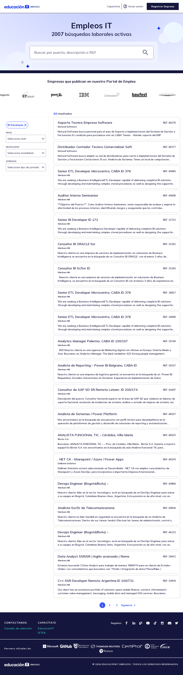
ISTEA (42, 632)
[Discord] (169, 623)
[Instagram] (162, 623)
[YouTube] (148, 623)
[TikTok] (155, 623)
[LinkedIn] (134, 623)
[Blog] (141, 623)
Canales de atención (18, 628)
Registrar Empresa (162, 6)
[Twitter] (176, 623)
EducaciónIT (46, 628)
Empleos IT (91, 25)
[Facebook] (126, 623)
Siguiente (126, 605)
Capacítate (113, 6)
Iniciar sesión (133, 6)
